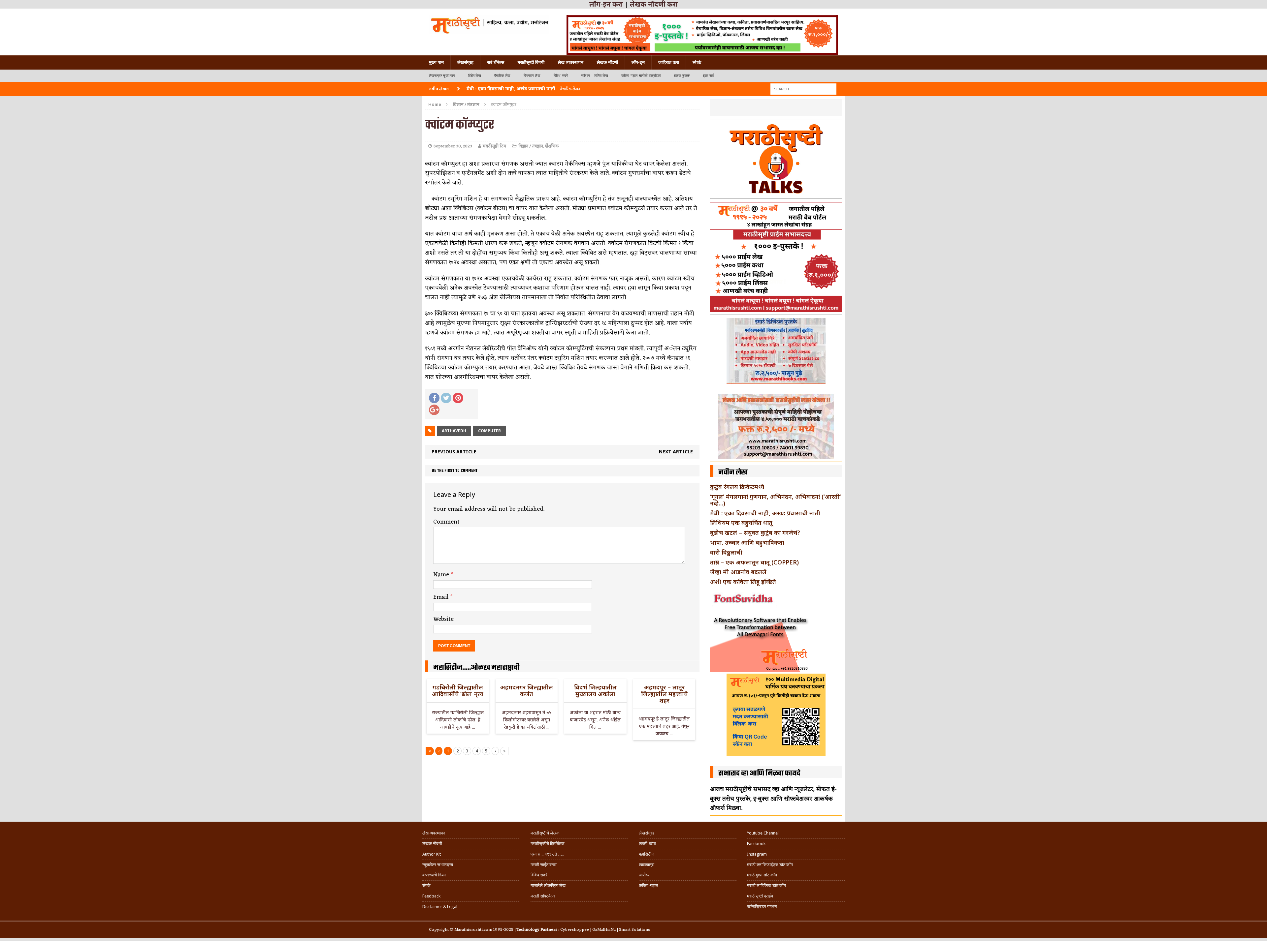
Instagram (757, 854)
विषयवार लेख (532, 76)
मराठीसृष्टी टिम (494, 146)
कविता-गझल (648, 885)
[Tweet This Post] (446, 398)
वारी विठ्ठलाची (726, 552)
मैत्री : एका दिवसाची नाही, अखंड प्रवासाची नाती (765, 513)
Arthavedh (454, 431)
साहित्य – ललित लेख (594, 76)
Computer (489, 431)
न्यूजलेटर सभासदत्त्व (437, 864)
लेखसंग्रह (465, 62)
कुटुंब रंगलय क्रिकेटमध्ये (737, 487)
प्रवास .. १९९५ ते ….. (547, 854)
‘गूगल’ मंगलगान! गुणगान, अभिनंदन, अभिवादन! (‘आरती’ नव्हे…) (775, 500)
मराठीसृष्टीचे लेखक (545, 833)
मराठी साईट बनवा (544, 864)
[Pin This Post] (458, 398)
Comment (446, 522)
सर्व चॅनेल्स (495, 62)
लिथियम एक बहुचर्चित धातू (741, 523)
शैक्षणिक (552, 146)
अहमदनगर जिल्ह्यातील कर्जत (526, 690)
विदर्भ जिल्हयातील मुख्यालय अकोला (595, 690)
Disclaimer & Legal (439, 906)
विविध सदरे (561, 76)
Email (441, 597)
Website (443, 619)
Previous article (454, 451)
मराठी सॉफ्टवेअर (543, 896)
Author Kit (431, 854)
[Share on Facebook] (434, 398)
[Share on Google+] (434, 410)
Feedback (431, 896)
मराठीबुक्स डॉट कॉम (762, 874)
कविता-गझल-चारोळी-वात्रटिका (641, 76)
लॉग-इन (638, 62)
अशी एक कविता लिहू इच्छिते (743, 582)
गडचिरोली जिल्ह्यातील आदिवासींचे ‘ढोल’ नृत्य (457, 690)
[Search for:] (803, 88)
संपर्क (697, 62)
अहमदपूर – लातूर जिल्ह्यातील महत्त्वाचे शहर (664, 693)
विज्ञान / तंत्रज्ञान (530, 146)
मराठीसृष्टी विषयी (531, 62)
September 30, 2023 (453, 146)
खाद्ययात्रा (646, 864)
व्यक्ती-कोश (647, 843)
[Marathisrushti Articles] (489, 25)
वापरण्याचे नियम (434, 874)
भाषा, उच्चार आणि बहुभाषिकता (747, 542)
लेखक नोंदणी (607, 62)
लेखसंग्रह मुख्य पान (442, 76)
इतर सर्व (708, 76)
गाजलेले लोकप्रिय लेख (548, 885)
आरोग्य (644, 874)
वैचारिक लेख (502, 76)
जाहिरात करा (668, 62)
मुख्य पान (436, 62)
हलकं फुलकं (682, 76)
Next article (676, 451)
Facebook (756, 843)
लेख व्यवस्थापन (570, 62)
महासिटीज (646, 854)
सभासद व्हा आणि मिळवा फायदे (759, 773)
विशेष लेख (474, 76)
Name (442, 574)
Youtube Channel (763, 833)
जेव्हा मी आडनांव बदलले (738, 572)
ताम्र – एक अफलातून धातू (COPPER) (754, 562)
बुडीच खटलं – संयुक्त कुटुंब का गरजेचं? (755, 532)
